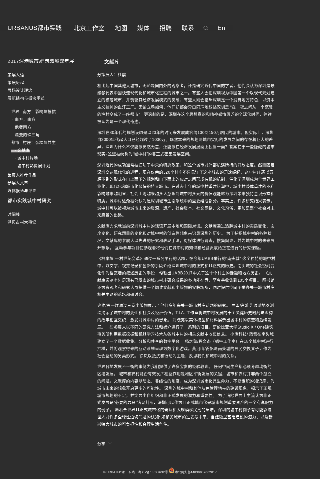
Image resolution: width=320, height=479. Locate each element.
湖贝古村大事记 (22, 222)
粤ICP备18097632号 (153, 472)
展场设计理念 (20, 90)
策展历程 (16, 83)
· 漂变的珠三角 (25, 135)
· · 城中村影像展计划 (30, 166)
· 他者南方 (21, 127)
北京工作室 (89, 28)
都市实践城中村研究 (30, 200)
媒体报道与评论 (22, 191)
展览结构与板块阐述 (26, 98)
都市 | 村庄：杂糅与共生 (33, 142)
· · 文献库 (20, 150)
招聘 (166, 28)
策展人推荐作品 (22, 175)
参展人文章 (18, 183)
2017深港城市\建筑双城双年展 (41, 61)
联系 (188, 28)
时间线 (14, 214)
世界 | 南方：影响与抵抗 (33, 112)
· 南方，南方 (23, 119)
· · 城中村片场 (24, 158)
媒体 (143, 28)
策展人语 (16, 75)
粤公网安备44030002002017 (196, 472)
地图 (121, 28)
